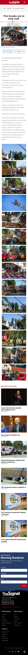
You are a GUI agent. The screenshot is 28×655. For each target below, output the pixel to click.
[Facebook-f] (9, 651)
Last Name (3, 573)
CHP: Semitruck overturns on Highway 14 (13, 487)
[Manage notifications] (24, 652)
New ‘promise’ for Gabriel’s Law (10, 435)
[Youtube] (18, 651)
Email (2, 579)
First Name (3, 567)
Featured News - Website (18, 8)
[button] (3, 2)
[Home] (1, 8)
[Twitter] (12, 651)
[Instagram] (15, 651)
